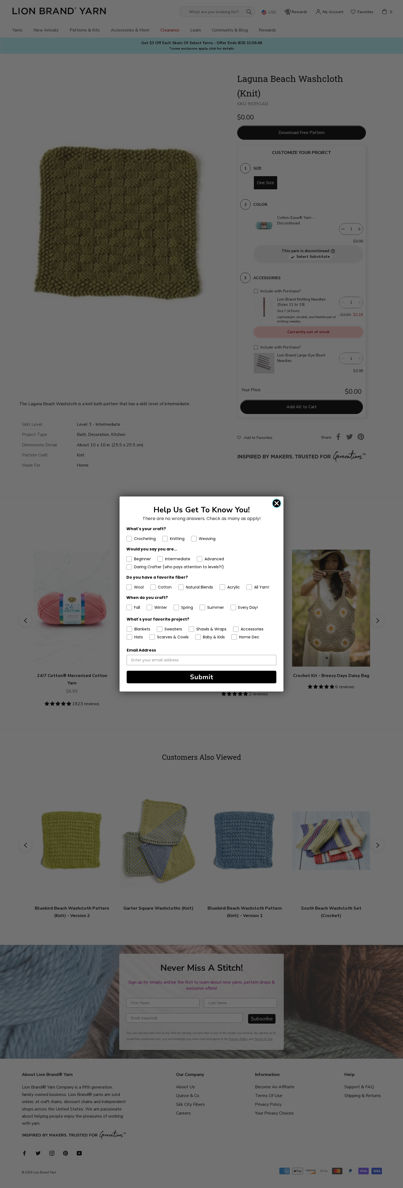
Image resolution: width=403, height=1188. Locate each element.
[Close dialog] (276, 503)
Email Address (141, 650)
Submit (201, 677)
